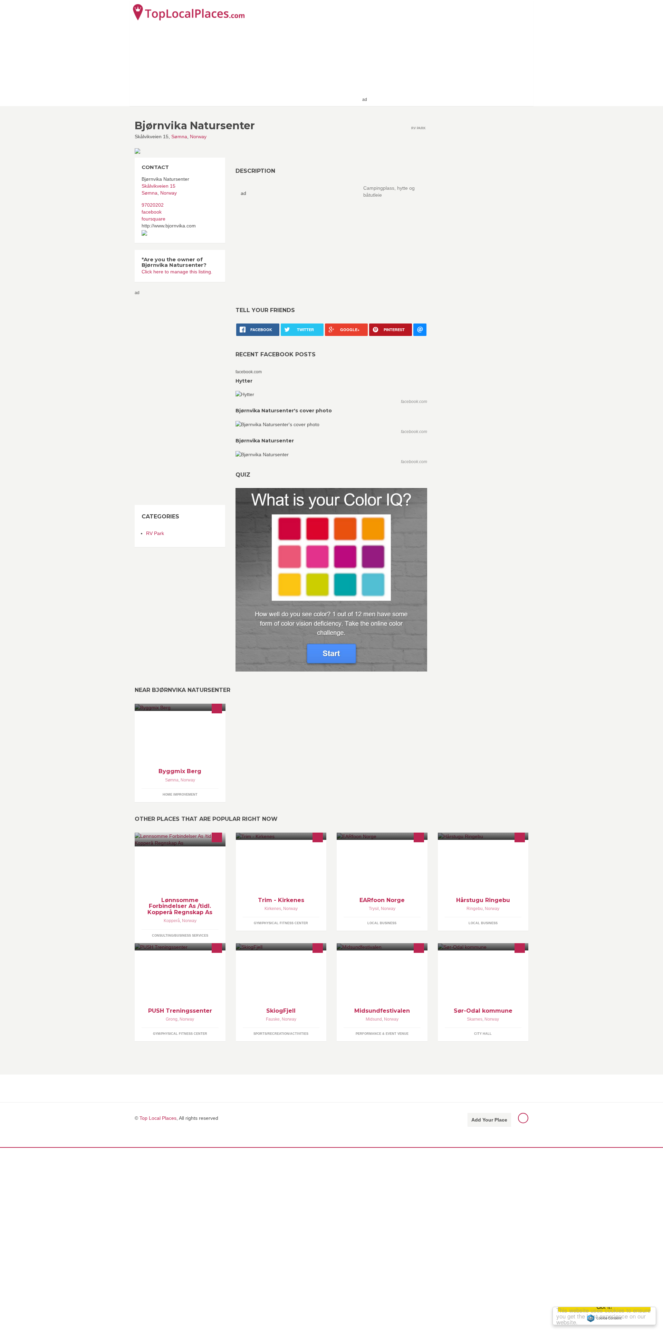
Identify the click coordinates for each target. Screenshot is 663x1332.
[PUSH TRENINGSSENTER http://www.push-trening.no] (180, 946)
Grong (171, 1019)
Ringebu (475, 908)
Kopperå (172, 920)
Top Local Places (158, 1118)
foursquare (153, 219)
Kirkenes (273, 908)
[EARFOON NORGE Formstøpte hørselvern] (382, 836)
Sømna (179, 136)
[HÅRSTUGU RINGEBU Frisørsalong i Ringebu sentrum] (483, 836)
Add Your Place (489, 1120)
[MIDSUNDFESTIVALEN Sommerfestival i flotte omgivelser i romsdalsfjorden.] (382, 946)
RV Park (155, 533)
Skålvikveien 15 (158, 186)
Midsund (374, 1019)
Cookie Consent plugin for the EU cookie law (604, 1318)
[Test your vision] (331, 579)
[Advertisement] (449, 52)
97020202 (153, 205)
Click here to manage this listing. (177, 271)
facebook (152, 212)
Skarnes (474, 1019)
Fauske (273, 1019)
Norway (198, 136)
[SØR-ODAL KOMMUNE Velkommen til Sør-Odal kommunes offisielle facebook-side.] (483, 946)
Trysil (374, 908)
